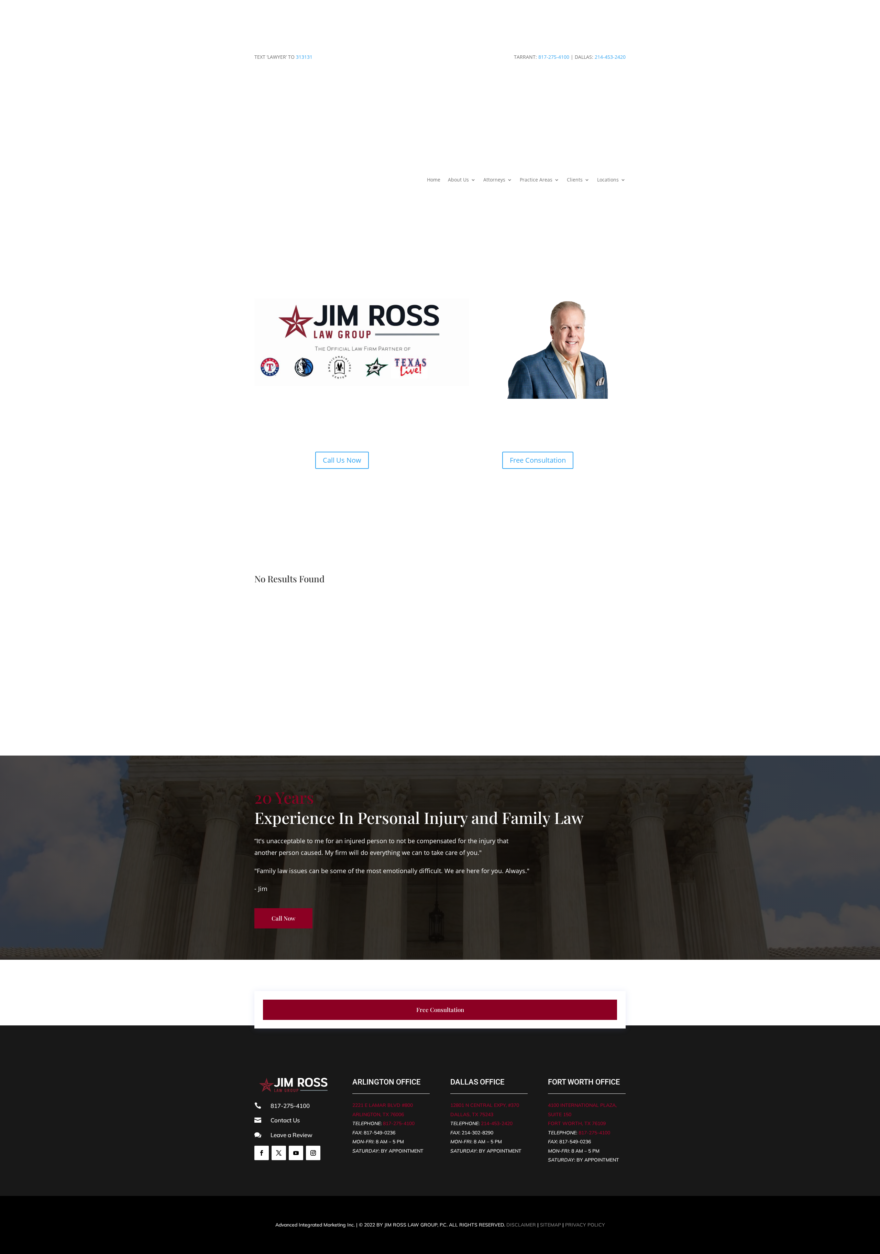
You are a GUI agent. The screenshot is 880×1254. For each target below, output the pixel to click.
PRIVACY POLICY (585, 1225)
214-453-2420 (610, 57)
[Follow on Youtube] (296, 1153)
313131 (304, 57)
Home (433, 179)
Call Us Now (342, 460)
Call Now (283, 918)
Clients (575, 179)
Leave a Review (291, 1134)
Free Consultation (538, 460)
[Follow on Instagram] (313, 1153)
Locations (608, 179)
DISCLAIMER (521, 1225)
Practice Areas (536, 179)
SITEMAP (550, 1225)
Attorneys (494, 179)
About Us (458, 179)
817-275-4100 (553, 57)
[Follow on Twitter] (279, 1153)
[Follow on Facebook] (261, 1153)
